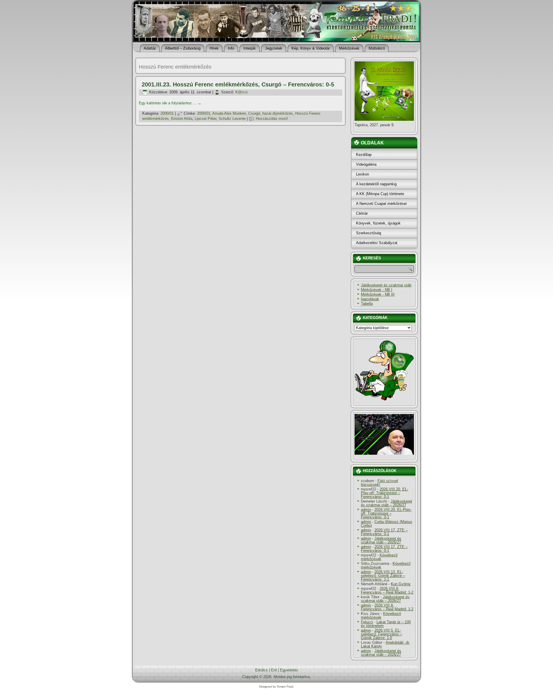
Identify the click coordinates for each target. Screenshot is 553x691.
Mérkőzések (349, 48)
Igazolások (370, 299)
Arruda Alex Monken (229, 113)
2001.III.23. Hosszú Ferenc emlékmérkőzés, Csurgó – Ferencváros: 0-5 (238, 84)
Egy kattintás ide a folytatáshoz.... (170, 103)
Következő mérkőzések (379, 557)
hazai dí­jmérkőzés (277, 113)
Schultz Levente (232, 118)
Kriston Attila (181, 118)
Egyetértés (289, 670)
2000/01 (167, 113)
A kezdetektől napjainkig (376, 184)
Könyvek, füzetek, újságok (378, 223)
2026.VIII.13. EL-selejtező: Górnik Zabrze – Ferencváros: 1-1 (383, 576)
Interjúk (249, 48)
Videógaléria (366, 164)
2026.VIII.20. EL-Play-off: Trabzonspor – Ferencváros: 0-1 (384, 493)
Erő (274, 670)
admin (366, 509)
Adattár (150, 48)
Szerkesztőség (368, 233)
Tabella (367, 303)
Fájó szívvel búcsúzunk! (379, 483)
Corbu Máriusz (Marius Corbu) (386, 524)
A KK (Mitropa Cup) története (380, 194)
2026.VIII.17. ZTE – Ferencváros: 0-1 (384, 532)
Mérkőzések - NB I (376, 290)
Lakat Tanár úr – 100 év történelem (386, 624)
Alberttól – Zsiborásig (182, 48)
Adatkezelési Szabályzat (376, 243)
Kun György (401, 584)
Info (231, 48)
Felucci (367, 622)
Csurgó (254, 113)
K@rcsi (241, 92)
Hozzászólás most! (272, 118)
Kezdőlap (364, 154)
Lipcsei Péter (205, 118)
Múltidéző (377, 48)
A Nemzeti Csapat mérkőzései (381, 203)
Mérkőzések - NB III (378, 294)
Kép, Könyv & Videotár (310, 48)
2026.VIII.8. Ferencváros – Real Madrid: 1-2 (387, 590)
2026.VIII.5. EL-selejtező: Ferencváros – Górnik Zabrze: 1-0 (381, 634)
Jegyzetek (273, 48)
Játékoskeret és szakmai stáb (386, 285)
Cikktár (362, 213)
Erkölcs (261, 670)
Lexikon (362, 174)
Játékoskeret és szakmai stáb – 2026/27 (386, 503)
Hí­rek (214, 48)
